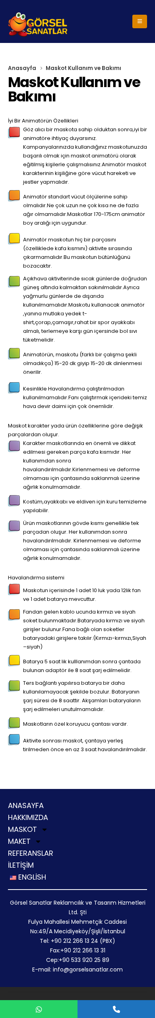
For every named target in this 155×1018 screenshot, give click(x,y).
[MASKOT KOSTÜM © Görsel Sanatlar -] (38, 24)
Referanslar (30, 853)
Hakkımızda (28, 818)
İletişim (21, 865)
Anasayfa (26, 806)
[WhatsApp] (39, 1009)
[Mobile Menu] (139, 21)
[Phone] (116, 1009)
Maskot (22, 830)
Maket (19, 841)
